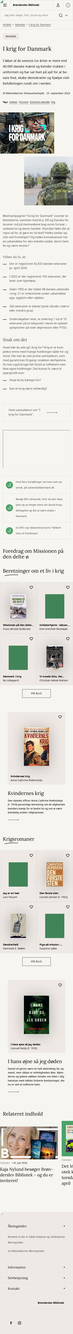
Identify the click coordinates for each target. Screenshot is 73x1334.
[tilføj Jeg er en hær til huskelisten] (31, 855)
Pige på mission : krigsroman (50, 945)
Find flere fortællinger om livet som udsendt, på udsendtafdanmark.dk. (39, 485)
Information (17, 1267)
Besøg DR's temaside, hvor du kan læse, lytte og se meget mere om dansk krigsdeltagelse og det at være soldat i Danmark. (39, 507)
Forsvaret (23, 102)
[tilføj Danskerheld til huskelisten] (31, 907)
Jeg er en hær (11, 893)
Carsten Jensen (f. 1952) (54, 897)
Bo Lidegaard (11, 680)
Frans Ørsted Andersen (17, 629)
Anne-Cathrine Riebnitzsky (26, 780)
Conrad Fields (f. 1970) (24, 1048)
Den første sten (49, 893)
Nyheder (20, 24)
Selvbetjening (18, 1278)
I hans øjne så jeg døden (25, 1044)
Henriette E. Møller (14, 948)
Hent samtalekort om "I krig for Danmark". (24, 412)
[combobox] (36, 15)
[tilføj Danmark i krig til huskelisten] (31, 639)
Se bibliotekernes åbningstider (26, 1251)
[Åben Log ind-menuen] (58, 5)
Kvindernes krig (20, 776)
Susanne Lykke (48, 948)
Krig (53, 102)
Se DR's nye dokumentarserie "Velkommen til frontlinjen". (39, 530)
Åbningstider (17, 1226)
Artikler (7, 24)
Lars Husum (10, 897)
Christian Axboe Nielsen (54, 680)
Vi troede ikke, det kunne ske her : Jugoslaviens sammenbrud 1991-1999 (55, 677)
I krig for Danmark (40, 24)
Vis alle (36, 693)
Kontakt (14, 1288)
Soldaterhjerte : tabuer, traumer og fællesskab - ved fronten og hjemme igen (54, 625)
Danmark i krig (12, 676)
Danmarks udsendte (40, 102)
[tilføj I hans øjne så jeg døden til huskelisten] (60, 985)
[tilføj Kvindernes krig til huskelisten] (60, 717)
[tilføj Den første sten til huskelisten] (68, 855)
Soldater (13, 102)
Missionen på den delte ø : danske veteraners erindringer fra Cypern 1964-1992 (17, 625)
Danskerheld (10, 945)
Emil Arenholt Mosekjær (54, 629)
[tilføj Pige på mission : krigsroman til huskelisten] (68, 907)
